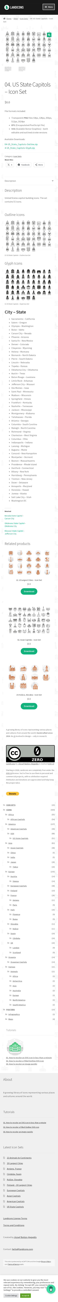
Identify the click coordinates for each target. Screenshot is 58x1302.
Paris (15, 905)
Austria (14, 876)
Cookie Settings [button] (11, 1295)
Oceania (12, 957)
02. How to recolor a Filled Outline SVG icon (25, 1061)
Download (29, 591)
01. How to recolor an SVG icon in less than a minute (29, 1057)
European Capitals (19, 886)
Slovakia (14, 924)
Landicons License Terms (15, 1218)
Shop (16, 18)
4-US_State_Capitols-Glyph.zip (20, 147)
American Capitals (19, 829)
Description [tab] (10, 180)
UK (12, 943)
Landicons (10, 764)
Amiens (16, 900)
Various (11, 967)
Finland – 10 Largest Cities (19, 1185)
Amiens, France (14, 1168)
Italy (13, 909)
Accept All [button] (25, 1295)
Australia (17, 990)
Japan (13, 862)
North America (19, 1000)
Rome (15, 919)
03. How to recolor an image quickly (21, 1064)
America (12, 824)
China (13, 852)
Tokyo (15, 867)
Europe (11, 871)
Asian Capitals (17, 848)
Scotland (17, 952)
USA (12, 833)
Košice (15, 928)
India (13, 857)
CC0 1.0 (51, 764)
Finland (14, 890)
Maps (10, 1019)
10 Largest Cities (15, 1163)
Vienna (16, 881)
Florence (16, 914)
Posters (10, 1009)
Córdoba (16, 938)
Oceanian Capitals (19, 962)
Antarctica (17, 981)
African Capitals (18, 819)
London (16, 947)
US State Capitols (20, 838)
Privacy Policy (46, 1261)
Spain (13, 933)
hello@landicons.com (22, 1249)
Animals (14, 971)
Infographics (14, 1014)
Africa (11, 814)
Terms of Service (13, 1264)
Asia (10, 843)
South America (19, 1005)
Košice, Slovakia (14, 1179)
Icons (9, 810)
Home (8, 18)
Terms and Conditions (13, 1225)
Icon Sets (24, 18)
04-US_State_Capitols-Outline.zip (21, 144)
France (13, 895)
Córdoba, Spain (14, 1174)
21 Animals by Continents (19, 1157)
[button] (49, 35)
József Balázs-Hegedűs (28, 764)
